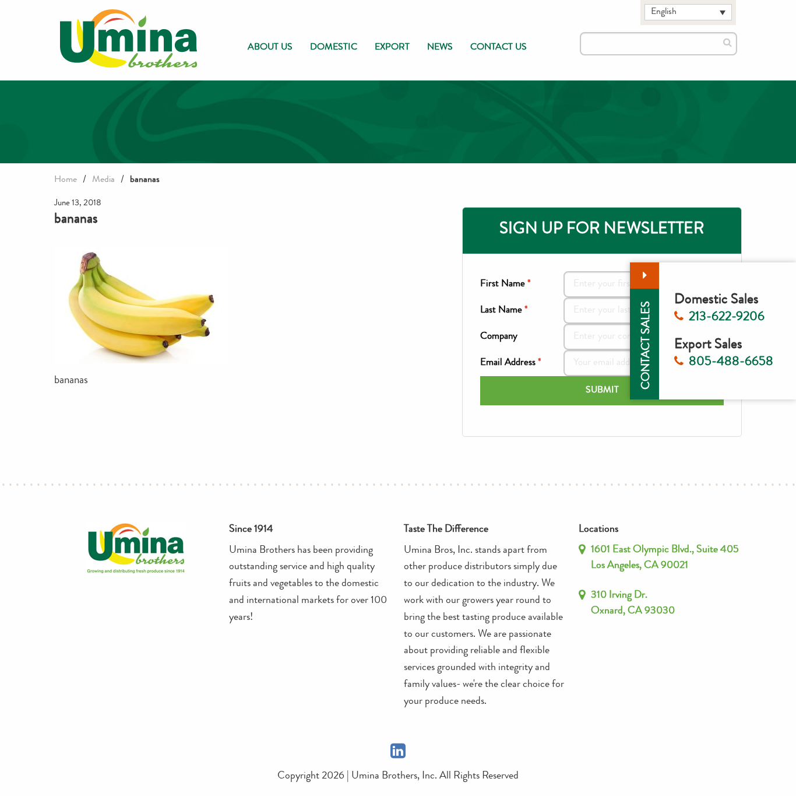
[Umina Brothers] (129, 39)
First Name (505, 284)
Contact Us (498, 47)
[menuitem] (270, 47)
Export (392, 47)
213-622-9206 (727, 317)
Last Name (504, 310)
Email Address (510, 363)
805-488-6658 (731, 362)
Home (65, 180)
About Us (270, 47)
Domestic (333, 47)
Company (498, 337)
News (440, 47)
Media (103, 180)
